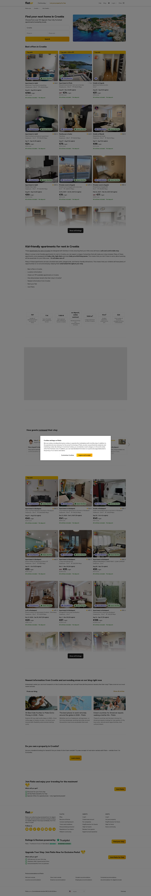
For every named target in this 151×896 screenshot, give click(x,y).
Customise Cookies (67, 455)
